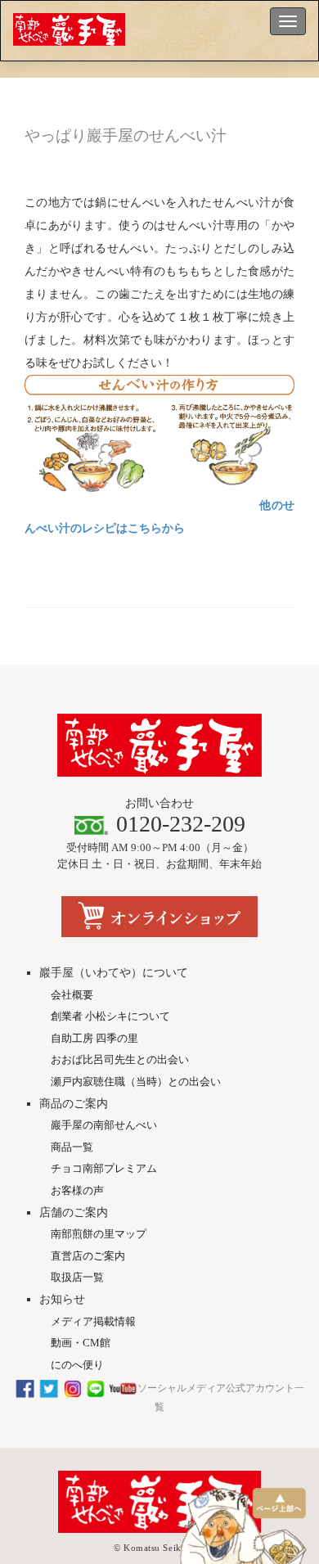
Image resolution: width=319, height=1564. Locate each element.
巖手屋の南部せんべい (104, 1125)
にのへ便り (77, 1365)
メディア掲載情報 (93, 1321)
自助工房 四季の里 (94, 1038)
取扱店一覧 (77, 1277)
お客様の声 (77, 1190)
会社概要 (72, 995)
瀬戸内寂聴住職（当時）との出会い (136, 1081)
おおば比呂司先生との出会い (120, 1059)
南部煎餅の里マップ (98, 1234)
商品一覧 (72, 1147)
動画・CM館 (80, 1342)
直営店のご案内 (88, 1256)
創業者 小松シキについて (110, 1016)
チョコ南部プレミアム (104, 1168)
